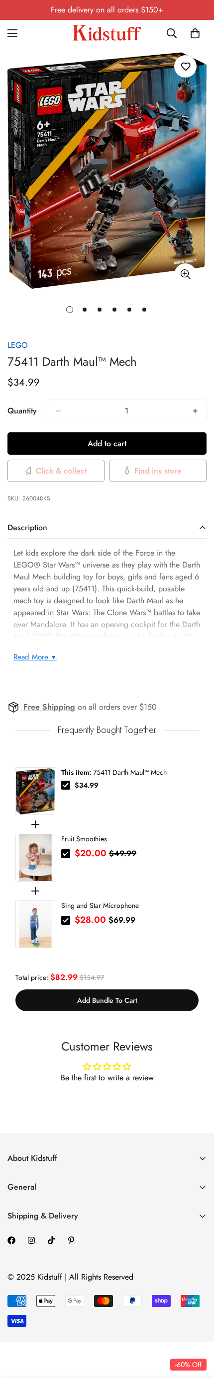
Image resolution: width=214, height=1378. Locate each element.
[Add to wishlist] (185, 66)
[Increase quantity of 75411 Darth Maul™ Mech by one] (195, 411)
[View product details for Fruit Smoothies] (35, 858)
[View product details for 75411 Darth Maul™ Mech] (35, 791)
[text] (107, 730)
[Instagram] (31, 1240)
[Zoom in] (185, 274)
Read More (35, 656)
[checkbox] (65, 785)
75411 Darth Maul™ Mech (114, 772)
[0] (195, 33)
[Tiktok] (51, 1240)
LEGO (17, 345)
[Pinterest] (71, 1240)
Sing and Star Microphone (100, 905)
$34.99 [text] (87, 785)
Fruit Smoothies (84, 839)
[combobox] (172, 33)
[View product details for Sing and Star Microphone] (35, 924)
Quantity (22, 410)
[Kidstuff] (107, 33)
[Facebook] (11, 1240)
